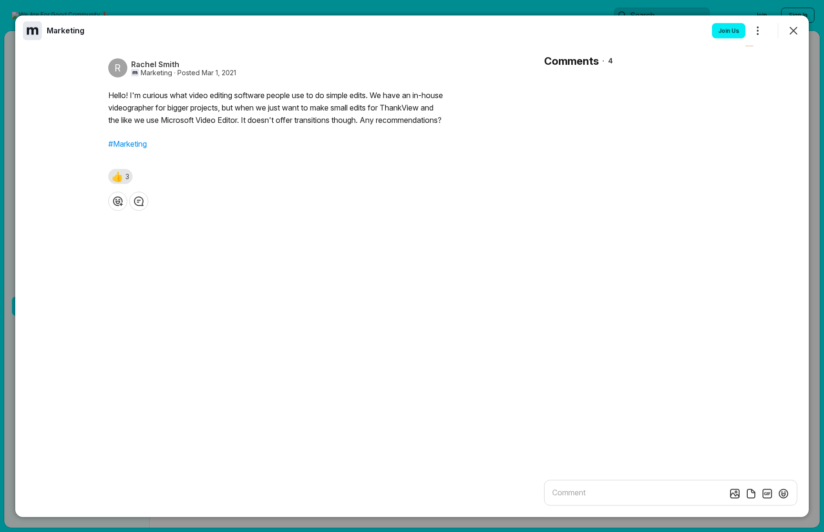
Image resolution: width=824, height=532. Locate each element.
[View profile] (32, 30)
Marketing (156, 72)
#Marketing (127, 143)
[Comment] (138, 201)
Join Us (728, 30)
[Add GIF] (767, 493)
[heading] (65, 30)
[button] (120, 176)
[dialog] (412, 266)
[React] (118, 201)
